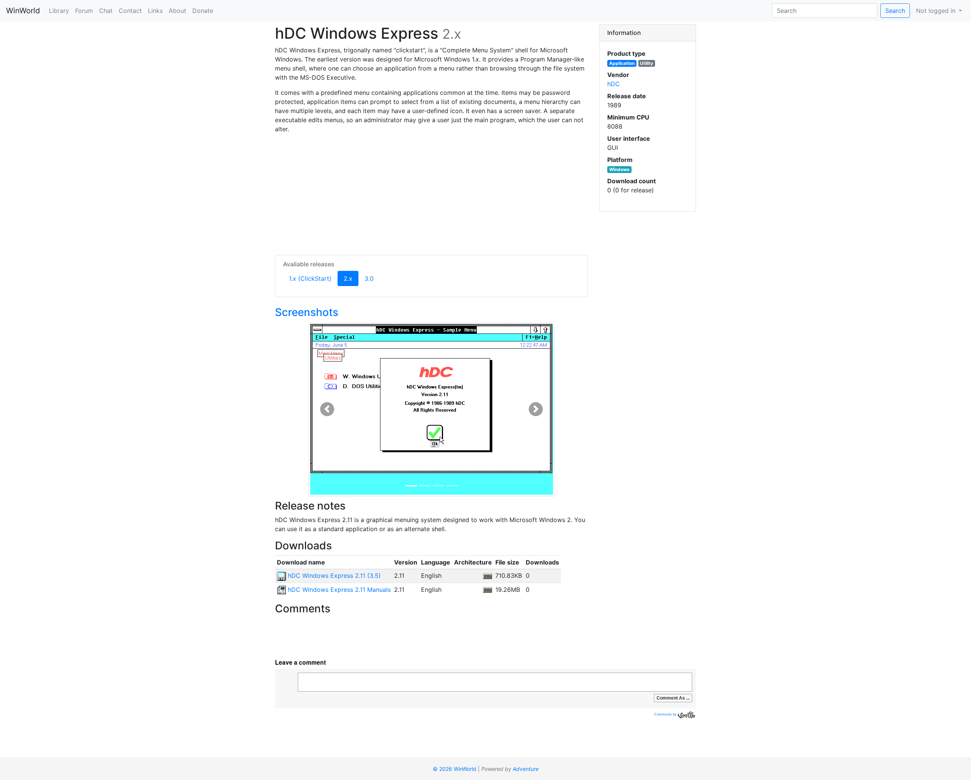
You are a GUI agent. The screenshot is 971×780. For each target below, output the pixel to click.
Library (59, 10)
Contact (130, 10)
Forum (84, 10)
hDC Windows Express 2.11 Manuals (338, 589)
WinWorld (23, 10)
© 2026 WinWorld (454, 769)
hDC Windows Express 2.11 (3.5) (333, 575)
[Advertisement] (431, 193)
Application (622, 63)
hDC (613, 84)
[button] (327, 409)
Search (895, 10)
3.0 (369, 278)
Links (155, 10)
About (177, 10)
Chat (106, 10)
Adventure (526, 769)
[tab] (648, 33)
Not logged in (936, 10)
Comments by (666, 714)
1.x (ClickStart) (310, 278)
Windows (619, 169)
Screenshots (306, 312)
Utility (646, 63)
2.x (351, 278)
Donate (202, 10)
